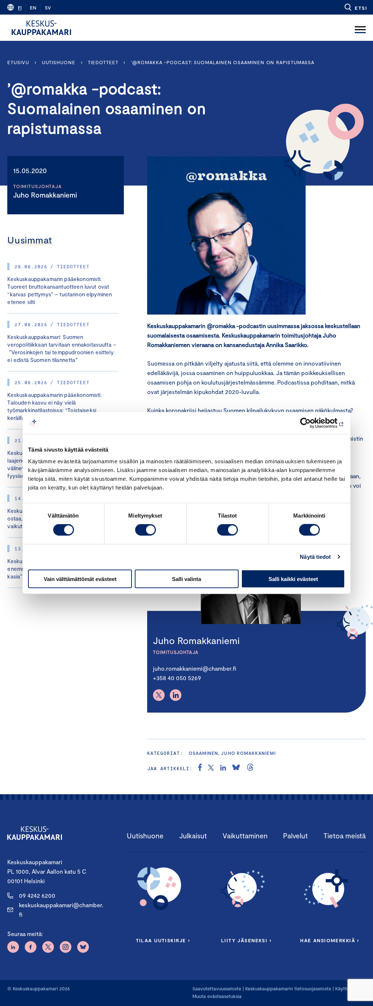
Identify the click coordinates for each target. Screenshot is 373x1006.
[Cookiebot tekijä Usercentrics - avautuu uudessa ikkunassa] (313, 423)
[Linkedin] (175, 695)
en (33, 8)
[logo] (41, 27)
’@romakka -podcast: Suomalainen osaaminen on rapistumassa (222, 62)
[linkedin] (223, 768)
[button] (355, 7)
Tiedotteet (103, 62)
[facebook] (200, 768)
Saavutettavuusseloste (216, 988)
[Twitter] (159, 695)
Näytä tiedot (315, 557)
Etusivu (18, 62)
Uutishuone (58, 62)
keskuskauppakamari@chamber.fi (61, 909)
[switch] (145, 530)
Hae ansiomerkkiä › (329, 940)
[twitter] (211, 768)
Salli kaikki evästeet (293, 579)
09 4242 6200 (37, 895)
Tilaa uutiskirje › (163, 940)
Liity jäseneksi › (246, 940)
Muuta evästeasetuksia (217, 996)
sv (48, 8)
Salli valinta (186, 579)
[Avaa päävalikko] (360, 27)
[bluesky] (236, 768)
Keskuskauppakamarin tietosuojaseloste (287, 988)
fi (19, 8)
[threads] (250, 768)
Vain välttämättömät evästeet (80, 579)
